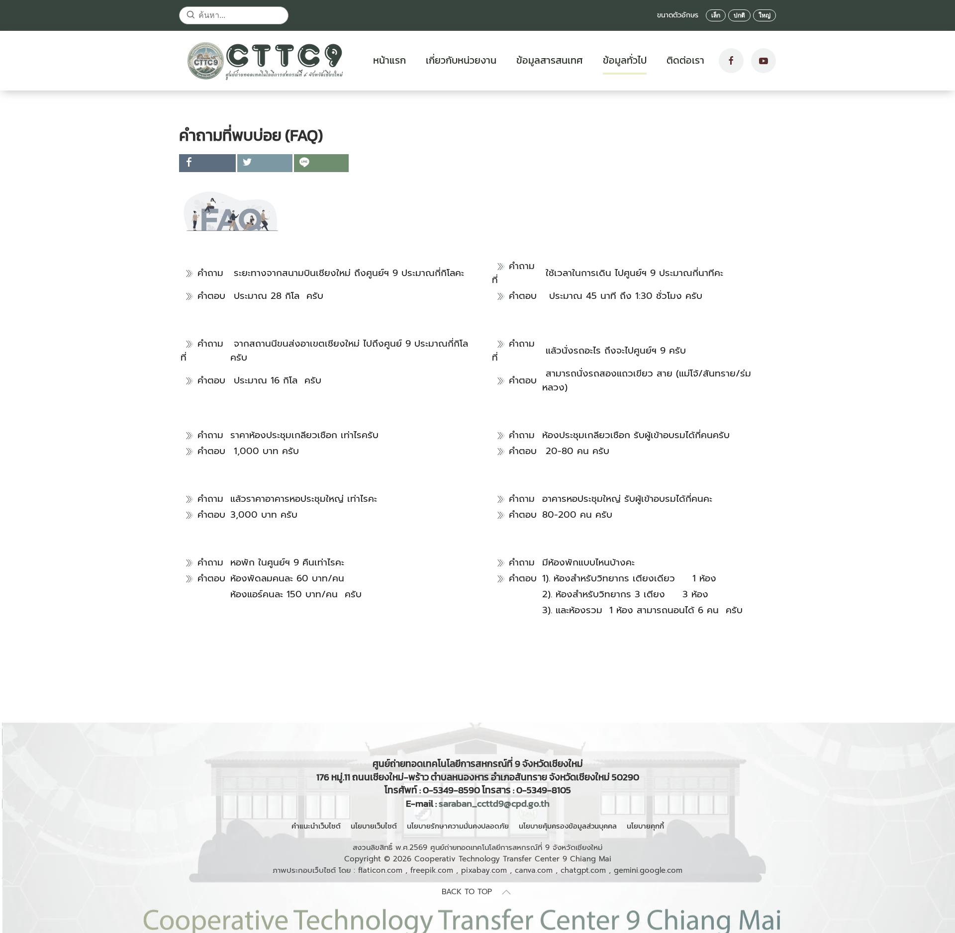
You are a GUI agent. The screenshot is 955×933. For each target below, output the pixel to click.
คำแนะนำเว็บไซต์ (316, 826)
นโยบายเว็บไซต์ (374, 826)
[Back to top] (506, 892)
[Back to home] (266, 61)
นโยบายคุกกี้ (645, 826)
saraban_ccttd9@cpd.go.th (494, 803)
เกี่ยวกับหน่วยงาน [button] (461, 60)
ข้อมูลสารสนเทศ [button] (549, 60)
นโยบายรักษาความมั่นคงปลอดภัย (458, 826)
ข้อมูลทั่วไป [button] (625, 60)
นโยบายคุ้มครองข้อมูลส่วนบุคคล (568, 826)
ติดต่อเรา (685, 60)
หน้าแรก (389, 60)
